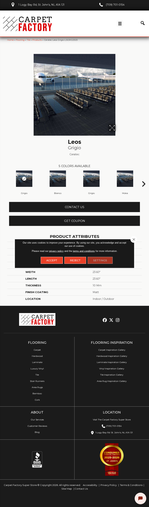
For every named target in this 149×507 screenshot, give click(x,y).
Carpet (37, 349)
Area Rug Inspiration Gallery (112, 381)
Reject (75, 260)
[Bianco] (57, 179)
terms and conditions (84, 251)
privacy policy (56, 251)
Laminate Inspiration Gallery (112, 362)
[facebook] (105, 320)
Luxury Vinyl (37, 368)
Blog (37, 432)
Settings (100, 260)
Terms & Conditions (131, 485)
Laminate (37, 362)
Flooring (20, 39)
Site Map (67, 488)
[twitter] (111, 320)
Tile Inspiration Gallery (111, 374)
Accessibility (89, 485)
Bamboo (37, 393)
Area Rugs (37, 387)
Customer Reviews (37, 426)
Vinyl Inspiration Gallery (111, 368)
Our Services (37, 419)
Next (143, 178)
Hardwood (37, 356)
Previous (5, 178)
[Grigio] (24, 179)
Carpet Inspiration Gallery (111, 349)
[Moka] (125, 179)
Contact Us (74, 207)
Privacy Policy (108, 485)
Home (10, 39)
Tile (28, 39)
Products (37, 39)
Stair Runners (37, 381)
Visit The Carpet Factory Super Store (112, 419)
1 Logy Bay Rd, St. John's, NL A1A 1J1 (41, 4)
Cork (37, 399)
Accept (51, 260)
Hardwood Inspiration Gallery (111, 356)
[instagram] (117, 320)
